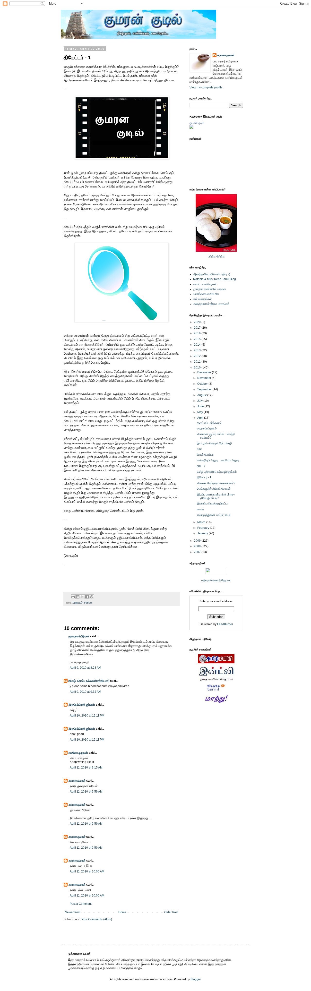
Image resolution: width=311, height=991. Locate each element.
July (200, 400)
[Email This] (73, 596)
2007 (197, 552)
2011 (197, 361)
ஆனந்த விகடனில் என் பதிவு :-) (211, 274)
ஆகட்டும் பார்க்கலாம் (209, 423)
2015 (197, 339)
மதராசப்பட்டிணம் (207, 428)
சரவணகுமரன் (77, 780)
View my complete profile (206, 87)
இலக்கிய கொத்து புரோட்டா (212, 503)
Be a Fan (181, 570)
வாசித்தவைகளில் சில (206, 294)
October (202, 383)
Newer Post (72, 912)
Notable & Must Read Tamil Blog (214, 279)
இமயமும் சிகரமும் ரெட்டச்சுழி (214, 443)
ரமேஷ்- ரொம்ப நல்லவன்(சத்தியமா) (89, 681)
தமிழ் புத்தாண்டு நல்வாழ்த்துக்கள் (217, 471)
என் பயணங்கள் (202, 299)
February (203, 528)
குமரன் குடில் (197, 122)
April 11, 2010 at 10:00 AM (87, 871)
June (201, 406)
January (203, 533)
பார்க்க (212, 256)
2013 (197, 350)
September (205, 389)
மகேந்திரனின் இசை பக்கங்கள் (211, 304)
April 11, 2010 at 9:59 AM (86, 791)
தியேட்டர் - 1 (204, 477)
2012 (197, 356)
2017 (197, 327)
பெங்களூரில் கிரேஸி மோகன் (214, 488)
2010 (197, 367)
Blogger (195, 979)
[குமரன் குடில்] (191, 127)
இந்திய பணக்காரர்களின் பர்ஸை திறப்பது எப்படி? (216, 496)
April (200, 417)
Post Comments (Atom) (97, 919)
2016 (197, 333)
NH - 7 (201, 466)
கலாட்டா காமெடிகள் (205, 284)
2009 (197, 540)
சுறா (199, 449)
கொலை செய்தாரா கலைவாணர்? (216, 483)
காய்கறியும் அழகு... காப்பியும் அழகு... (219, 460)
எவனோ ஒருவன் (78, 752)
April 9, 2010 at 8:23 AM (85, 667)
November (204, 378)
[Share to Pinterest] (91, 596)
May (200, 412)
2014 (197, 344)
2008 (197, 546)
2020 (197, 322)
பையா (200, 509)
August (202, 395)
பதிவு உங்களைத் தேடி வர (216, 580)
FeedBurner (225, 624)
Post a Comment (81, 904)
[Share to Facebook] (87, 596)
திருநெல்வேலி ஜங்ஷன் (82, 704)
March (201, 522)
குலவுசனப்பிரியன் (79, 636)
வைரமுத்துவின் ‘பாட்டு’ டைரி (214, 515)
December (204, 372)
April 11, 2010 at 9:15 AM (86, 767)
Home (122, 912)
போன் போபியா (205, 454)
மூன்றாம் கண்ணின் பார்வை (209, 289)
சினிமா (88, 602)
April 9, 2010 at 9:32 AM (85, 691)
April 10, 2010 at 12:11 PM (87, 715)
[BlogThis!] (77, 596)
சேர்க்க (220, 256)
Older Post (171, 912)
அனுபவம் (77, 602)
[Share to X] (82, 596)
